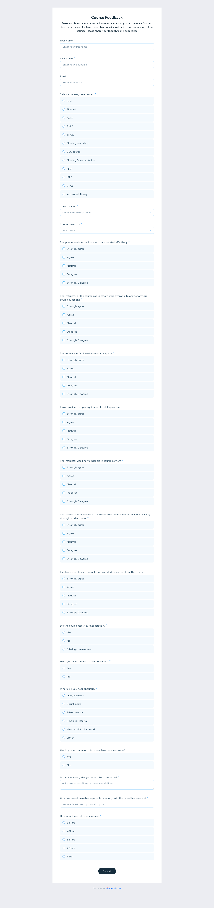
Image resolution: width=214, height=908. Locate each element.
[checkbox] (107, 249)
